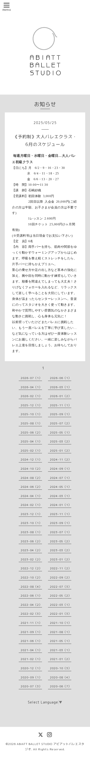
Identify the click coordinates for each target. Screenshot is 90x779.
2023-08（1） (31, 532)
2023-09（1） (60, 523)
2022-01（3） (60, 614)
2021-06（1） (31, 641)
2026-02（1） (31, 396)
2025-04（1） (31, 441)
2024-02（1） (31, 505)
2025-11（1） (60, 405)
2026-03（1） (60, 387)
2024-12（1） (31, 459)
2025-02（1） (31, 450)
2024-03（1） (60, 496)
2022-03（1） (60, 605)
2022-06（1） (31, 595)
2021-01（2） (60, 659)
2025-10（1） (31, 414)
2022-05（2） (60, 595)
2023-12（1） (31, 514)
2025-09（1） (60, 414)
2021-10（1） (60, 623)
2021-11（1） (31, 623)
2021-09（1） (31, 632)
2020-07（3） (31, 686)
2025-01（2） (60, 450)
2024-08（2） (31, 478)
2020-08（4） (60, 677)
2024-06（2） (31, 487)
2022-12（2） (31, 568)
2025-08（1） (31, 423)
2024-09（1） (60, 469)
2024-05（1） (60, 487)
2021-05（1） (60, 641)
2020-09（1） (31, 677)
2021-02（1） (31, 659)
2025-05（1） (60, 432)
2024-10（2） (31, 469)
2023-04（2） (31, 550)
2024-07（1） (60, 478)
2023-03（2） (60, 550)
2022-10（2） (31, 577)
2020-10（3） (60, 668)
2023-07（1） (60, 532)
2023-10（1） (31, 523)
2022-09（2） (60, 577)
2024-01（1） (60, 505)
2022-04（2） (31, 605)
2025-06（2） (31, 432)
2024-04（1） (31, 496)
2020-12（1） (31, 668)
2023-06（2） (31, 541)
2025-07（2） (60, 423)
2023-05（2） (60, 541)
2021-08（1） (60, 632)
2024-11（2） (60, 459)
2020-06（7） (60, 686)
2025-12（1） (31, 405)
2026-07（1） (31, 378)
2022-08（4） (31, 587)
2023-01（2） (60, 559)
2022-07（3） (60, 587)
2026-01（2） (60, 396)
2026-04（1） (31, 387)
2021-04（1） (31, 650)
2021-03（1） (60, 650)
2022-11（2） (60, 568)
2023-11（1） (60, 514)
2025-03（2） (60, 441)
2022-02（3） (31, 614)
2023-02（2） (31, 559)
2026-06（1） (60, 378)
